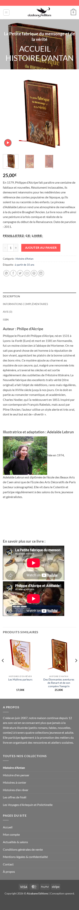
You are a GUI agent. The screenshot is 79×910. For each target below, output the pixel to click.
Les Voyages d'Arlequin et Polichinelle (28, 804)
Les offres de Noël (14, 797)
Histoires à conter (14, 782)
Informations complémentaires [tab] (25, 304)
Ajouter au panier (41, 247)
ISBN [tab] (6, 319)
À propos (9, 871)
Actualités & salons (15, 842)
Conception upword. (62, 893)
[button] (6, 12)
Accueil (35, 48)
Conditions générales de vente (23, 849)
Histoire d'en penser (16, 775)
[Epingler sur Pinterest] (34, 273)
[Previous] (9, 113)
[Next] (69, 113)
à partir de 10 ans (24, 264)
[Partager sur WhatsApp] (6, 273)
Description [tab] (11, 296)
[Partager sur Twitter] (20, 273)
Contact (8, 864)
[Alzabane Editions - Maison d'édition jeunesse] (39, 12)
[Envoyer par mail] (27, 273)
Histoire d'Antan (40, 58)
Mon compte (11, 834)
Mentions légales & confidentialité (25, 857)
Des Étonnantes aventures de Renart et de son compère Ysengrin (58, 683)
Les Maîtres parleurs (20, 679)
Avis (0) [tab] (7, 311)
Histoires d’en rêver (15, 790)
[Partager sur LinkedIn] (41, 273)
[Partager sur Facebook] (13, 273)
